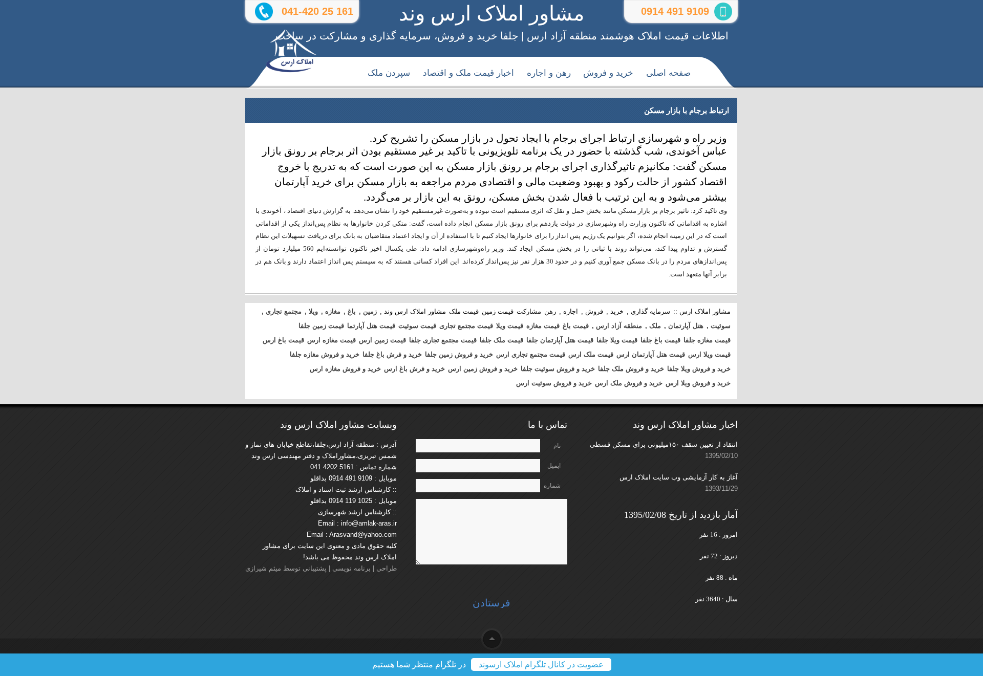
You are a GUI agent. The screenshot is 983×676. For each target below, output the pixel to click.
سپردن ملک (389, 73)
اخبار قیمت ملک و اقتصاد (468, 73)
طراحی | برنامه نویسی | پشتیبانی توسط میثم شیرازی (321, 568)
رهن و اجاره (549, 73)
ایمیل (554, 465)
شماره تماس (552, 487)
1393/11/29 (721, 488)
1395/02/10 (721, 456)
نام (557, 445)
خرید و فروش (608, 73)
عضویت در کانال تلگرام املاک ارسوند (541, 664)
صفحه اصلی (668, 73)
